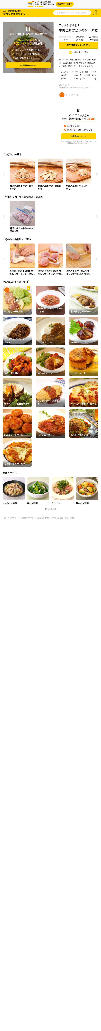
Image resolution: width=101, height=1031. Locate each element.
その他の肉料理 (26, 518)
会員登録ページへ (28, 65)
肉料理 (13, 518)
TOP (4, 518)
